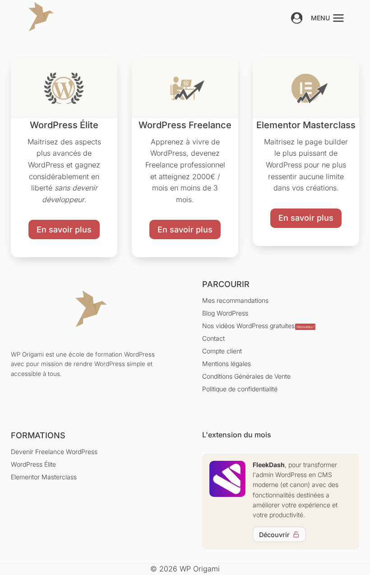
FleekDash (269, 464)
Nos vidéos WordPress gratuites (258, 325)
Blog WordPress (225, 313)
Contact (213, 338)
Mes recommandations (235, 300)
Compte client (222, 351)
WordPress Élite (33, 464)
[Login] (297, 18)
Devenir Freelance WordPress (54, 451)
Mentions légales (226, 363)
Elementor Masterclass (44, 477)
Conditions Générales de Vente (246, 376)
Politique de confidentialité (240, 389)
